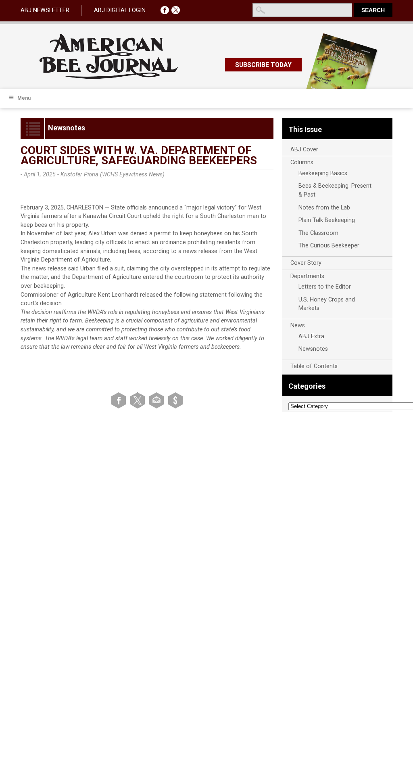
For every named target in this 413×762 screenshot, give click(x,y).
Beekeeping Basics (322, 173)
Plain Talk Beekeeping (326, 220)
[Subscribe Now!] (175, 400)
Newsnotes (313, 348)
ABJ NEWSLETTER (45, 10)
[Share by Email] (158, 400)
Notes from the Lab (324, 207)
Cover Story (305, 263)
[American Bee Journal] (109, 77)
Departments (307, 276)
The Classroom (318, 233)
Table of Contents (314, 366)
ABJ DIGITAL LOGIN (120, 10)
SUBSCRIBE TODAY (263, 65)
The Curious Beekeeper (328, 245)
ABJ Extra (311, 336)
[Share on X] (139, 400)
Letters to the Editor (324, 286)
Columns (301, 162)
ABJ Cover (304, 149)
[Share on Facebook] (120, 400)
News (297, 325)
